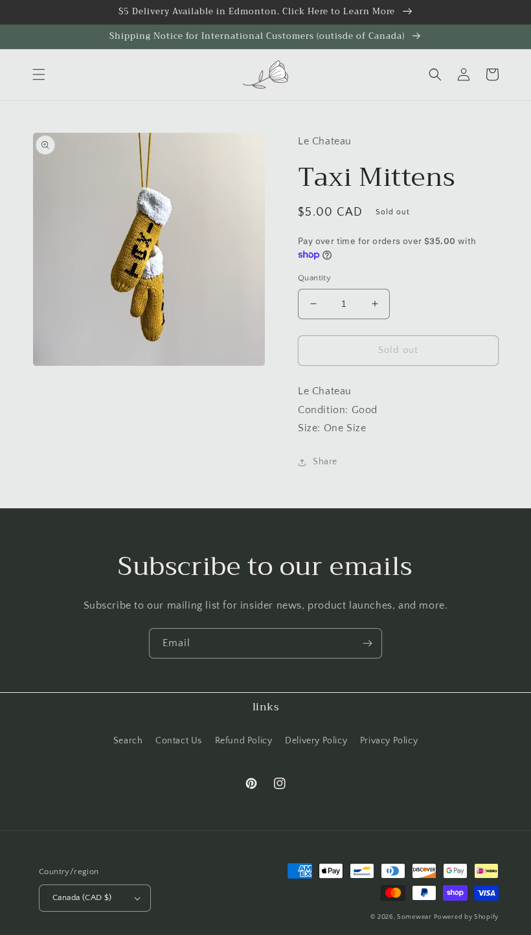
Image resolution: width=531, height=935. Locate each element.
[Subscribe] (367, 643)
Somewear (414, 917)
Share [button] (325, 461)
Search (128, 741)
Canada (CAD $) (82, 897)
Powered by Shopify (466, 917)
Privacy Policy (389, 741)
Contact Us (178, 741)
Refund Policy (244, 741)
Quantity (314, 277)
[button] (39, 74)
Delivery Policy (316, 741)
